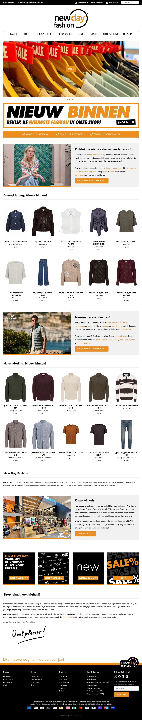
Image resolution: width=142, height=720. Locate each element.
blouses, (78, 171)
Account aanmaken (96, 2)
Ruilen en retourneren (93, 688)
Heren (27, 34)
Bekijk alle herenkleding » (92, 349)
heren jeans (121, 336)
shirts (112, 171)
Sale (81, 34)
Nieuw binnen (45, 34)
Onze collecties (64, 682)
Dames (14, 34)
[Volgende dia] (79, 99)
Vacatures (62, 688)
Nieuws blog (63, 685)
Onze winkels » (85, 533)
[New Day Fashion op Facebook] (119, 677)
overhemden (126, 329)
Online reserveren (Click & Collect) (98, 682)
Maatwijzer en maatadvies (95, 691)
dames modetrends (94, 154)
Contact (127, 34)
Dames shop (7, 676)
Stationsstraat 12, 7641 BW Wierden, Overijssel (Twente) (60, 704)
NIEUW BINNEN (8, 679)
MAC (121, 339)
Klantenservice (91, 676)
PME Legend (101, 339)
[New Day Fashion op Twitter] (115, 677)
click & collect (67, 617)
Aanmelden (82, 2)
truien (105, 171)
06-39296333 (108, 704)
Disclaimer (74, 701)
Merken (94, 34)
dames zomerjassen (114, 168)
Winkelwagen (113, 2)
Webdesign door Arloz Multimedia (71, 715)
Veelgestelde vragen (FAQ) (95, 694)
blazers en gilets (89, 171)
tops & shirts (117, 326)
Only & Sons (113, 339)
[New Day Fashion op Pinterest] (123, 677)
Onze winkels (110, 34)
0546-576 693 (90, 704)
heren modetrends (113, 322)
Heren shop (34, 676)
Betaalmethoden (92, 685)
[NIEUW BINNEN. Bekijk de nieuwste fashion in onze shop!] (71, 127)
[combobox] (130, 2)
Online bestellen (92, 679)
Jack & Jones (130, 339)
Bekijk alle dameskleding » (108, 76)
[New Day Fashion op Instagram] (127, 677)
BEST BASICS (65, 34)
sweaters (132, 168)
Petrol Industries (83, 342)
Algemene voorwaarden (101, 701)
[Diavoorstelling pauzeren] (137, 99)
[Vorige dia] (62, 99)
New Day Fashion (54, 701)
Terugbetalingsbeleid (86, 701)
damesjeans (80, 174)
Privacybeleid (65, 701)
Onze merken (63, 679)
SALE (5, 685)
